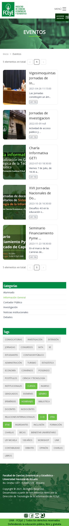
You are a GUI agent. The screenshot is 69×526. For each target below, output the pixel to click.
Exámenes (28, 393)
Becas (22, 432)
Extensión (53, 339)
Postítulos (11, 378)
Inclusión (39, 424)
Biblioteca (44, 401)
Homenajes (27, 401)
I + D (42, 417)
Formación (56, 424)
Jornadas (10, 347)
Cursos (31, 386)
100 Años (27, 440)
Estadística (48, 362)
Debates (8, 317)
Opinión (44, 448)
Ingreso (45, 386)
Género (43, 393)
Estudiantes (11, 355)
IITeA (52, 417)
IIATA (40, 347)
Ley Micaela (11, 440)
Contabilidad (12, 448)
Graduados (11, 393)
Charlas (9, 432)
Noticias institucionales (15, 312)
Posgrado (44, 370)
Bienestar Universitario (43, 432)
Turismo (31, 362)
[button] (62, 17)
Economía (10, 370)
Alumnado (8, 292)
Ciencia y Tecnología (34, 378)
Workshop (43, 440)
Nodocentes (27, 409)
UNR (57, 440)
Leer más (33, 102)
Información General (14, 297)
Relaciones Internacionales (20, 417)
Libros (8, 455)
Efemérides (10, 401)
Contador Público (12, 302)
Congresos (27, 347)
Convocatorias (13, 339)
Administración (13, 362)
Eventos (17, 54)
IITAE (7, 424)
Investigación (10, 307)
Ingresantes (21, 424)
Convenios (27, 370)
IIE (50, 347)
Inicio (6, 54)
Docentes (10, 409)
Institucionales (13, 386)
